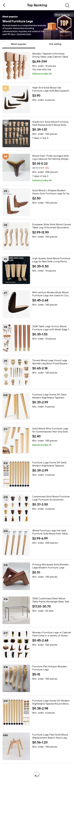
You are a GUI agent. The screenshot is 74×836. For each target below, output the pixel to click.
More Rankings (62, 15)
